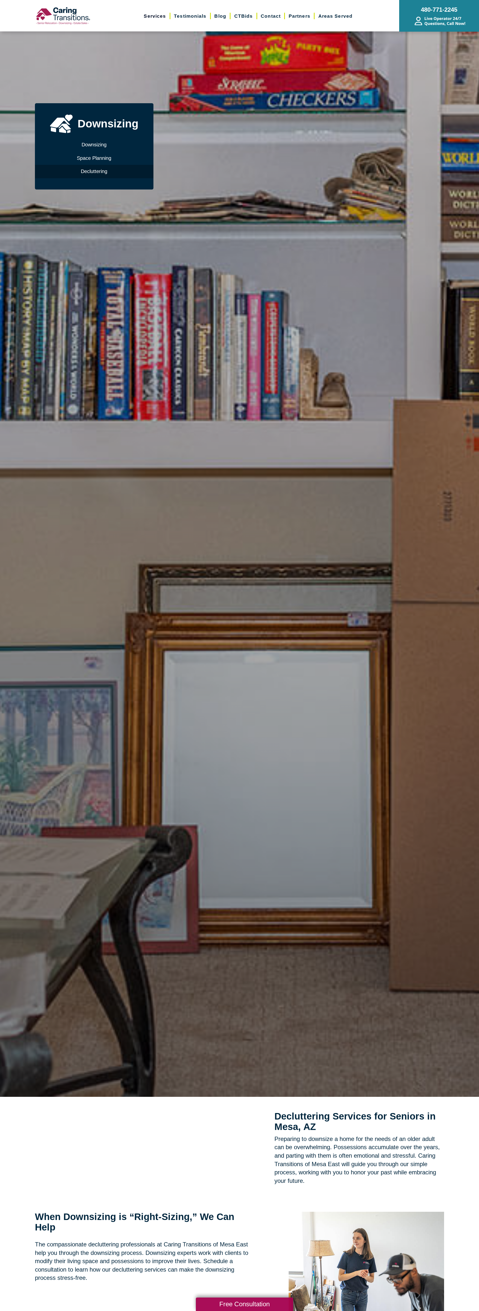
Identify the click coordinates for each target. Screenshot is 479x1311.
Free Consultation (244, 1304)
